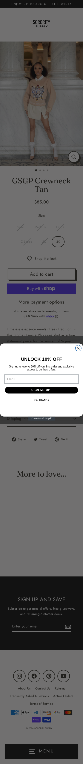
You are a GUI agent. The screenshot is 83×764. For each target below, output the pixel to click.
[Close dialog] (78, 348)
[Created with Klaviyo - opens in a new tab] (41, 419)
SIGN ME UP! (41, 390)
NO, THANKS (41, 400)
